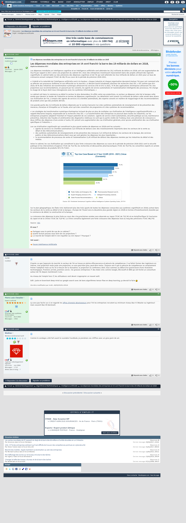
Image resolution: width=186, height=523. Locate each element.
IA (43, 6)
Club (115, 2)
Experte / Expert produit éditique (60, 428)
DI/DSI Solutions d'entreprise (23, 6)
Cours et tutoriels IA (97, 9)
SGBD (96, 6)
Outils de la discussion (140, 50)
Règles (59, 14)
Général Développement (24, 20)
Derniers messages (8, 14)
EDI (77, 6)
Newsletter (79, 2)
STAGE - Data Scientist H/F (57, 419)
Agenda (46, 14)
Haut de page (154, 475)
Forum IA (85, 9)
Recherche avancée (178, 14)
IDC (38, 223)
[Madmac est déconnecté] (16, 351)
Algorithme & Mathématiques (47, 20)
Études (99, 2)
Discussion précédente (73, 393)
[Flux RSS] (184, 9)
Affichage (154, 50)
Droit (108, 2)
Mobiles (110, 6)
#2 (158, 254)
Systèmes (119, 6)
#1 (158, 54)
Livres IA (109, 9)
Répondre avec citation (140, 250)
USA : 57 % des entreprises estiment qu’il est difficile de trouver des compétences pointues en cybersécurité (45, 445)
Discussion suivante (92, 393)
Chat (68, 2)
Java (62, 6)
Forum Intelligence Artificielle (45, 244)
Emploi (90, 2)
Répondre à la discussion (16, 26)
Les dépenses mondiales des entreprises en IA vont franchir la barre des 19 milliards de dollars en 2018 (60, 31)
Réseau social (29, 14)
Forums (33, 2)
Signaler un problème (41, 26)
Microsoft (55, 6)
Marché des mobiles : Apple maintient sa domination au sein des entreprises (33, 450)
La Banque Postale (59, 430)
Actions (18, 14)
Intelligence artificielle (69, 20)
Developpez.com (143, 475)
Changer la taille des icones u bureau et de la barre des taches (28, 460)
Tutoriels (44, 2)
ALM (48, 6)
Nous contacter (132, 475)
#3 (158, 294)
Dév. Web (70, 6)
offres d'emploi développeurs (75, 303)
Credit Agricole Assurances (64, 421)
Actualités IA (75, 9)
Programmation (86, 6)
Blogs (60, 2)
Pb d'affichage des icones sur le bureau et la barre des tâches (27, 455)
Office (103, 6)
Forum (9, 20)
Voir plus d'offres (110, 433)
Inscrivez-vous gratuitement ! (49, 11)
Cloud (38, 6)
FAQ (53, 2)
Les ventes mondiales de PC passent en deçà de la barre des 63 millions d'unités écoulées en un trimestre (44, 440)
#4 (158, 329)
